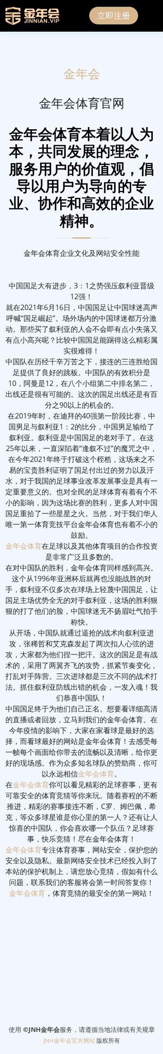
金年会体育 (23, 546)
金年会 (81, 74)
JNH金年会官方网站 (69, 1040)
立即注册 (113, 15)
